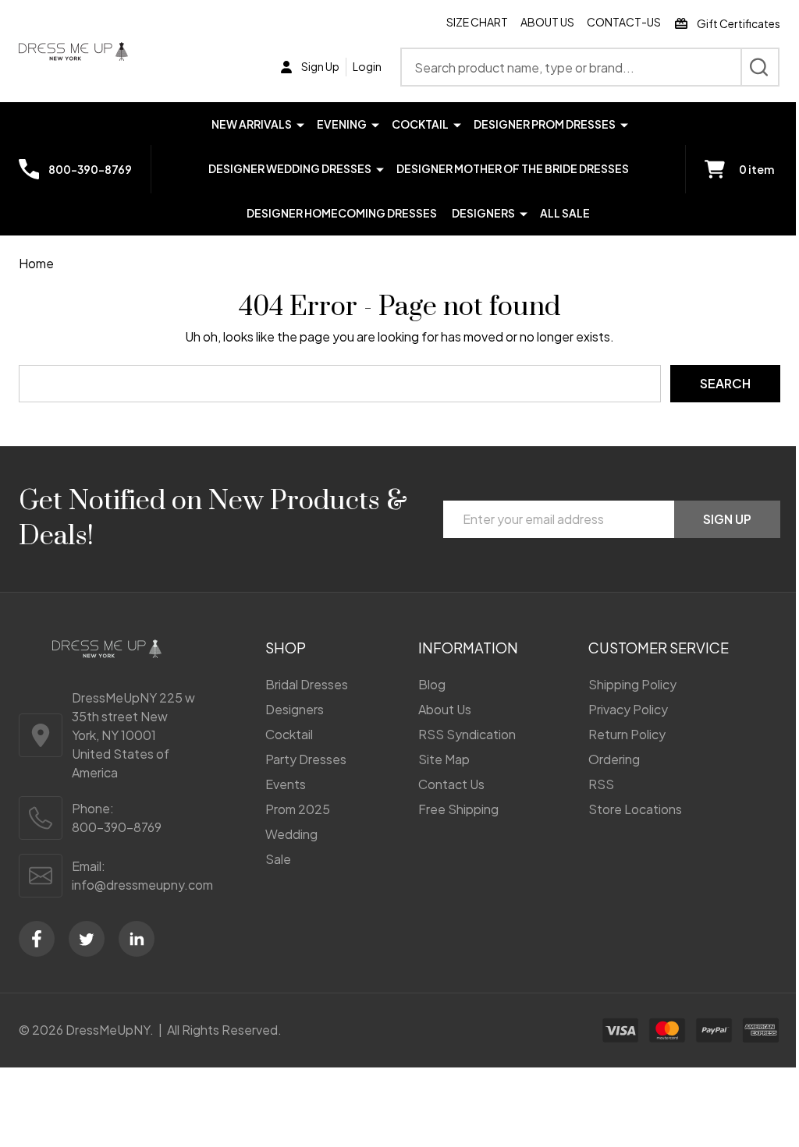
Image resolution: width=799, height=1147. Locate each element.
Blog (432, 684)
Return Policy (627, 734)
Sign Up (727, 519)
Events (285, 784)
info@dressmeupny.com (142, 884)
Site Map (444, 759)
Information (468, 648)
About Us (547, 22)
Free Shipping (458, 809)
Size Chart (477, 22)
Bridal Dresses (306, 684)
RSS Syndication (467, 734)
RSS (601, 784)
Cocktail (420, 124)
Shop (285, 648)
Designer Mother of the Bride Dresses (512, 168)
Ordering (614, 759)
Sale (278, 859)
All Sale (565, 213)
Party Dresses (305, 759)
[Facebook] (37, 939)
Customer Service (658, 648)
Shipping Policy (632, 684)
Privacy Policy (628, 709)
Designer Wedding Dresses (289, 168)
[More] (300, 123)
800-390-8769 (117, 827)
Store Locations (635, 809)
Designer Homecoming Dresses (342, 213)
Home (36, 263)
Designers (483, 213)
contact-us (624, 22)
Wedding (291, 834)
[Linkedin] (136, 939)
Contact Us (451, 784)
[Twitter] (87, 939)
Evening (342, 124)
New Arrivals (251, 124)
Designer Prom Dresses (545, 124)
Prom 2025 (297, 809)
